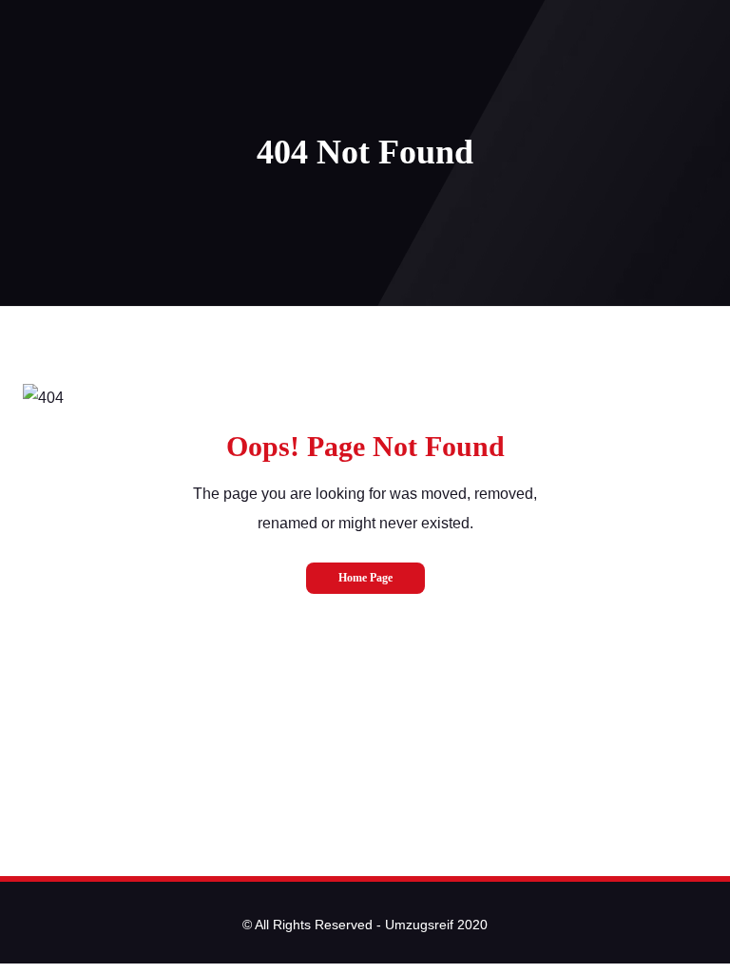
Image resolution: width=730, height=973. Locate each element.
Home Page (365, 577)
